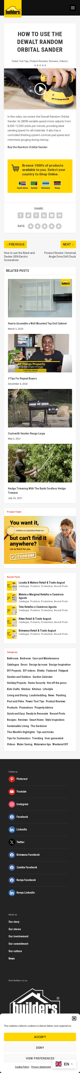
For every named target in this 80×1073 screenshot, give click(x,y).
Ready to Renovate (37, 713)
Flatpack (63, 670)
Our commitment (18, 943)
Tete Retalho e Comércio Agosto (38, 606)
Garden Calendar (43, 676)
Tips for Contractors (18, 738)
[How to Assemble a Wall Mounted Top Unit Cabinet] (40, 298)
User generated (54, 738)
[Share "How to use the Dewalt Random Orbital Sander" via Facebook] (20, 215)
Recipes (12, 719)
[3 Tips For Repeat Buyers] (40, 353)
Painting (61, 695)
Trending (37, 738)
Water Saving (24, 744)
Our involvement (18, 936)
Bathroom (12, 658)
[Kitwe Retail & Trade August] (12, 622)
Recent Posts (61, 586)
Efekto (41, 670)
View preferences (40, 1058)
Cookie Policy (22, 1067)
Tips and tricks (45, 732)
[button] (74, 1018)
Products (35, 586)
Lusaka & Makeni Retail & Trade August (42, 582)
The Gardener (38, 726)
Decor (24, 664)
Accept (40, 1037)
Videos (63, 61)
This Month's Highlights (21, 732)
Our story (14, 921)
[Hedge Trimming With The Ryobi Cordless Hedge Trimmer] (40, 463)
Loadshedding (38, 695)
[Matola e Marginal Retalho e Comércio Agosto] (12, 598)
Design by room (38, 664)
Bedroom (25, 658)
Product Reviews (39, 61)
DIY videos (29, 670)
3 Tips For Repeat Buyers (22, 378)
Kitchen (25, 689)
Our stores (15, 929)
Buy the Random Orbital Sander (28, 147)
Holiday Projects (16, 682)
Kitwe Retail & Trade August (35, 618)
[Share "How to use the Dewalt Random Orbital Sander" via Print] (59, 215)
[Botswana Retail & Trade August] (12, 634)
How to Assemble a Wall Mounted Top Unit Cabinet (37, 323)
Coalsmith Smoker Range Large (26, 433)
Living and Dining (17, 695)
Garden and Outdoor (19, 676)
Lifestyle (48, 689)
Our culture (15, 951)
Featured (51, 670)
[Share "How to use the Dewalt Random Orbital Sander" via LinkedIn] (44, 215)
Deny (40, 1047)
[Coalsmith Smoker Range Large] (40, 408)
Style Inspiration (54, 719)
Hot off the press (57, 682)
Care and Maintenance (45, 658)
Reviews (53, 61)
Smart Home (36, 719)
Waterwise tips (42, 744)
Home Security (36, 682)
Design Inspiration (60, 664)
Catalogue (24, 586)
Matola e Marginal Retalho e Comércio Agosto (41, 596)
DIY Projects (14, 670)
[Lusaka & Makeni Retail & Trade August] (12, 586)
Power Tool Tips (20, 61)
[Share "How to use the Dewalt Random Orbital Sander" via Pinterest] (36, 215)
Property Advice (44, 707)
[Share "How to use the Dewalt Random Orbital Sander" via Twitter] (28, 215)
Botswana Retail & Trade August (37, 630)
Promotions (47, 586)
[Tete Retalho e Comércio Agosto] (12, 610)
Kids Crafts (13, 689)
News (51, 695)
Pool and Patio (15, 701)
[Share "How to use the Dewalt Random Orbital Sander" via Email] (52, 215)
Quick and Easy (16, 713)
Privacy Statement (41, 1067)
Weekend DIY (60, 744)
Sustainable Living (18, 726)
